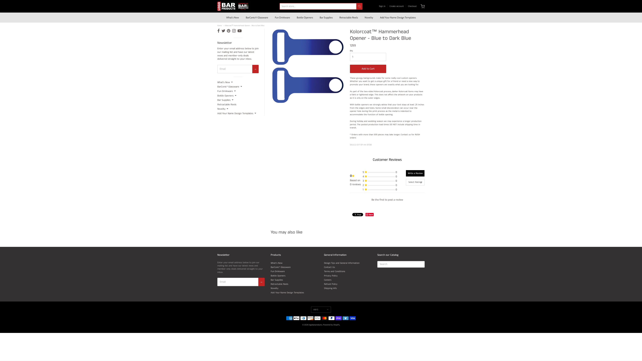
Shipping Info (330, 288)
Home (219, 25)
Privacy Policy (331, 275)
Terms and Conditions (334, 271)
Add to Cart (368, 69)
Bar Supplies (326, 17)
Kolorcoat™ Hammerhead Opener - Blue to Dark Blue (244, 25)
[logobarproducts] (234, 6)
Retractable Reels (348, 17)
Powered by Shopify (331, 324)
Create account (397, 6)
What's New (232, 17)
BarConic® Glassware (257, 17)
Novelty (369, 17)
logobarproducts (315, 324)
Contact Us (329, 267)
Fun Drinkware (282, 17)
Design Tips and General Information (341, 263)
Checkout (412, 6)
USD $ (315, 309)
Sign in (382, 6)
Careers (327, 280)
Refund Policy (330, 284)
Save (371, 214)
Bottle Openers (305, 17)
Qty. (351, 51)
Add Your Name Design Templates (398, 17)
